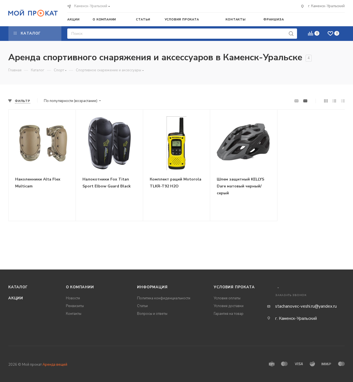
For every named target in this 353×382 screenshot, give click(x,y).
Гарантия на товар (229, 313)
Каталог (18, 287)
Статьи (142, 305)
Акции (15, 298)
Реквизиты (75, 305)
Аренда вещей (54, 364)
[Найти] (291, 33)
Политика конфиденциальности (163, 298)
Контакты (73, 313)
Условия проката (234, 287)
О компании (80, 287)
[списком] (334, 101)
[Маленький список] (296, 101)
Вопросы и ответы (152, 313)
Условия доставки (229, 305)
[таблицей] (343, 101)
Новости (73, 298)
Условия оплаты (227, 298)
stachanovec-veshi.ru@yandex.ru (306, 306)
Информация (152, 287)
